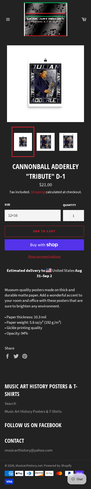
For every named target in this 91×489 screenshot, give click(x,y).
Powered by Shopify (58, 466)
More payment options (44, 256)
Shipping (38, 192)
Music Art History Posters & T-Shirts (33, 411)
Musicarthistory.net (29, 466)
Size (7, 204)
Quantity (69, 205)
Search (10, 403)
